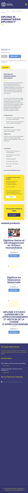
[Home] (7, 4)
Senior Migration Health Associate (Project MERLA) (13, 363)
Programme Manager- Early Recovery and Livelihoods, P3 (11, 369)
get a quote (13, 215)
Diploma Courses (13, 60)
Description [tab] (5, 67)
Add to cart (14, 56)
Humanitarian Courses (22, 60)
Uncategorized (4, 62)
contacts (11, 197)
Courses (7, 60)
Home (2, 11)
